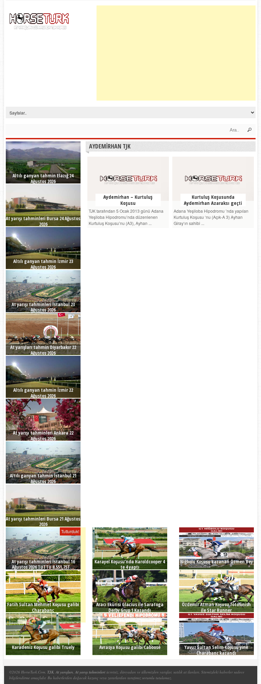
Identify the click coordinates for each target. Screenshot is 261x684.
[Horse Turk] (40, 19)
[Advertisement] (179, 53)
